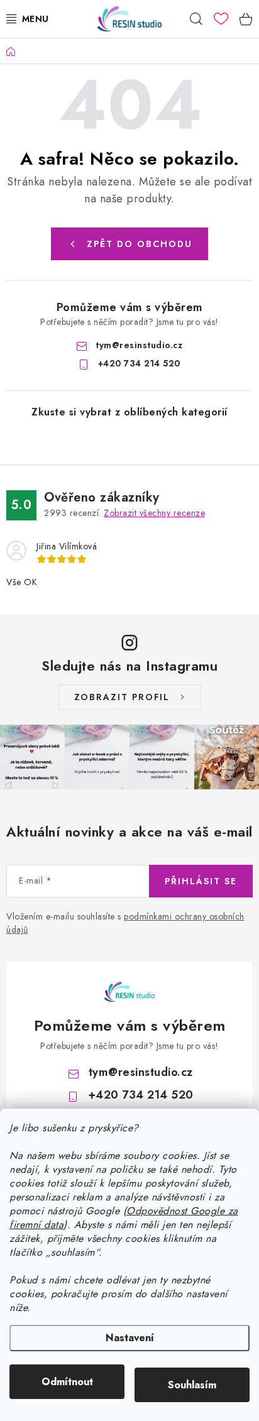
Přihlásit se (201, 881)
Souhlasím (192, 1385)
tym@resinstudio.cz (139, 345)
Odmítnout (67, 1381)
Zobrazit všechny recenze (154, 513)
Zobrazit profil (122, 697)
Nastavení (130, 1337)
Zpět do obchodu (139, 244)
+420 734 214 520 (139, 363)
